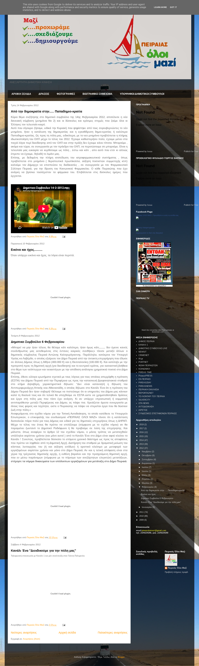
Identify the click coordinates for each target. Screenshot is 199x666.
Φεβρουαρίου (148, 487)
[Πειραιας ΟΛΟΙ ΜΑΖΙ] (137, 218)
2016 (141, 432)
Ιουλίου (145, 467)
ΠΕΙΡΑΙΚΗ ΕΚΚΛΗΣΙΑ (149, 389)
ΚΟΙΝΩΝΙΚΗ (144, 369)
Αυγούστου (147, 463)
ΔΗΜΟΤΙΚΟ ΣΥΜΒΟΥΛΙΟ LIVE (153, 348)
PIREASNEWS (145, 386)
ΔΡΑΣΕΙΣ (44, 94)
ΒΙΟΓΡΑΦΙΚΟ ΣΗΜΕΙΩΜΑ (97, 94)
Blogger (121, 657)
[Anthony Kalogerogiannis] (137, 230)
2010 (141, 516)
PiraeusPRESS (145, 376)
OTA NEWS (144, 403)
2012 (141, 448)
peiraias (169, 330)
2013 (141, 444)
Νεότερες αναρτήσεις (24, 632)
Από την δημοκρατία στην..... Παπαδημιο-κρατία (46, 111)
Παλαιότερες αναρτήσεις (112, 632)
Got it (173, 7)
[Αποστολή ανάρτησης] (63, 236)
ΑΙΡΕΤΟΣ (143, 410)
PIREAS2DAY (145, 382)
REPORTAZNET (146, 393)
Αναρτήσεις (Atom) (31, 639)
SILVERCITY (144, 400)
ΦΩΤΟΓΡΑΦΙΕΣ (66, 94)
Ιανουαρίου (147, 507)
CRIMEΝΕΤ (144, 355)
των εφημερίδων (160, 286)
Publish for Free (191, 151)
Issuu (149, 151)
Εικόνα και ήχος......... (26, 249)
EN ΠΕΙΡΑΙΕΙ (145, 379)
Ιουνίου (145, 471)
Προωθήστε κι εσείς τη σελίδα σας (165, 215)
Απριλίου (146, 479)
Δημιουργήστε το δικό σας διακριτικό (149, 233)
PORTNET (143, 362)
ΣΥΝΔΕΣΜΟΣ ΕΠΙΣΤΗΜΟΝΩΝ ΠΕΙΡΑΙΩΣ (158, 413)
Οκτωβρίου (147, 455)
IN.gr (141, 358)
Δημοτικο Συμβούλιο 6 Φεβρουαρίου (37, 341)
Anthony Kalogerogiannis (145, 228)
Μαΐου (145, 475)
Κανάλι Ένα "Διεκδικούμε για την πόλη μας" (43, 550)
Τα (144, 286)
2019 (141, 424)
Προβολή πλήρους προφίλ (176, 572)
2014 (141, 440)
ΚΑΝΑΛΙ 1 (143, 345)
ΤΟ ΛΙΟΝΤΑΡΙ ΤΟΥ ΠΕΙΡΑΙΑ (152, 396)
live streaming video (154, 330)
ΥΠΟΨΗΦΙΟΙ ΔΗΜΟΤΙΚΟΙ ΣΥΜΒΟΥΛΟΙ (142, 94)
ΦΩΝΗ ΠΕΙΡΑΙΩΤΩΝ (148, 365)
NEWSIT (142, 352)
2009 (141, 520)
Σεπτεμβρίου (148, 459)
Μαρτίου (146, 483)
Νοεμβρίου (147, 451)
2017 (141, 428)
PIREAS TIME (145, 372)
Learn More (160, 7)
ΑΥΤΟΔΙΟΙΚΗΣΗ (146, 406)
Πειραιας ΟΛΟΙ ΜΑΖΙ (144, 215)
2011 (141, 512)
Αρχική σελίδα (67, 632)
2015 (141, 436)
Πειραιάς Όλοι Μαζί (177, 568)
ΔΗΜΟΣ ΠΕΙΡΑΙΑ (147, 341)
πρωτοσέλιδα (149, 286)
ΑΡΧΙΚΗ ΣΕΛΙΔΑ (21, 94)
